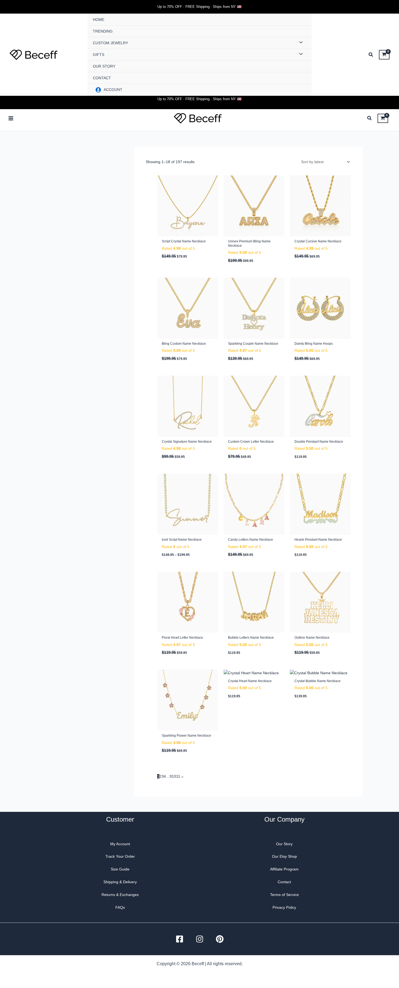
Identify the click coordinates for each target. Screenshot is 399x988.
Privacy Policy (284, 907)
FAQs (120, 907)
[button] (371, 55)
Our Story (284, 844)
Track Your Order (120, 856)
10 (174, 776)
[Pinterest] (220, 939)
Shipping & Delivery (120, 882)
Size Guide (120, 869)
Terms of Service (284, 894)
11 (178, 776)
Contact (284, 882)
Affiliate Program (284, 869)
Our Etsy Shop (284, 856)
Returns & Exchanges (120, 894)
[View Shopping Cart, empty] (384, 54)
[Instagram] (200, 939)
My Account (120, 844)
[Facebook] (179, 939)
